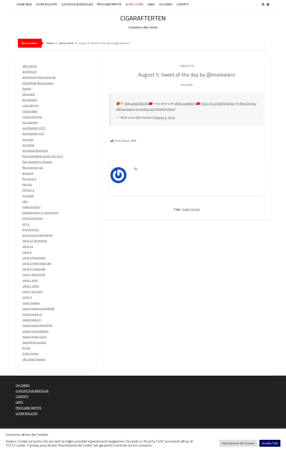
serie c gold (30, 280)
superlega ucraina (34, 342)
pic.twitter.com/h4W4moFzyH (155, 109)
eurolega (28, 145)
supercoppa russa (34, 337)
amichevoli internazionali (38, 77)
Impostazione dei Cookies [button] (238, 443)
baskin (26, 88)
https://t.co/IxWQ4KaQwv (217, 103)
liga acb (27, 184)
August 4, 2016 (165, 117)
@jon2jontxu (247, 103)
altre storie (66, 43)
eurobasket (30, 122)
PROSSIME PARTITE (109, 4)
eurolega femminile (35, 150)
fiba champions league (37, 162)
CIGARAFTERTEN (143, 21)
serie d (27, 297)
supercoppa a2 (32, 314)
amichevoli (29, 71)
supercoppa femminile (37, 325)
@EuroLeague (125, 109)
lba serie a (29, 179)
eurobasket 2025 (34, 128)
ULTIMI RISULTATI (46, 4)
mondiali (28, 196)
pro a (25, 224)
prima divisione (32, 218)
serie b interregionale (36, 263)
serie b (27, 252)
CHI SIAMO (165, 4)
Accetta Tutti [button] (270, 443)
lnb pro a (28, 190)
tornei (26, 348)
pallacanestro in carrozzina (40, 212)
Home (49, 43)
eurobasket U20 (33, 133)
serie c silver (30, 286)
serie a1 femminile (34, 241)
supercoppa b (31, 320)
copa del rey (30, 105)
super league (31, 303)
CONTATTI (183, 4)
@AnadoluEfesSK (135, 103)
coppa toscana (32, 117)
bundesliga (29, 100)
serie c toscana (32, 291)
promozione (30, 229)
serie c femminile (33, 274)
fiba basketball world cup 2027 (42, 156)
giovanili (27, 173)
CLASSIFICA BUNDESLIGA (77, 4)
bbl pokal (28, 94)
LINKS (151, 4)
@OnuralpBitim (185, 103)
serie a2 (27, 246)
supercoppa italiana (35, 331)
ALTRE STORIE (134, 4)
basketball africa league (38, 83)
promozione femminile (37, 235)
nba (24, 201)
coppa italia (29, 111)
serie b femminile (34, 258)
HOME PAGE (24, 4)
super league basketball (38, 308)
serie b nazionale (34, 269)
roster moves (191, 209)
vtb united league (33, 359)
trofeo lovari (30, 353)
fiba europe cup (32, 167)
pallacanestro (31, 207)
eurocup (27, 139)
